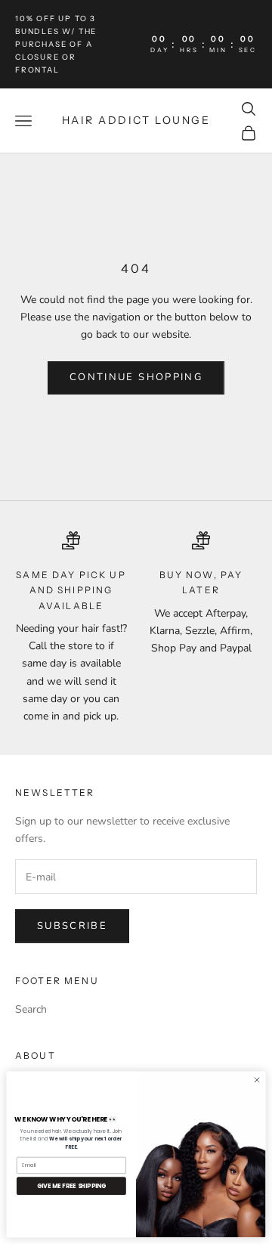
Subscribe (72, 926)
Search (31, 1009)
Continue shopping (136, 377)
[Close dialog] (256, 1079)
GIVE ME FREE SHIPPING (72, 1185)
